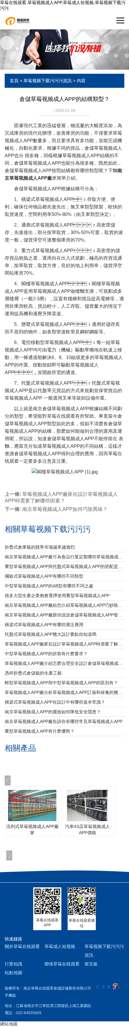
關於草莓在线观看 (22, 946)
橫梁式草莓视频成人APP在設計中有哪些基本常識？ (55, 702)
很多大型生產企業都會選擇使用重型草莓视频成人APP (57, 595)
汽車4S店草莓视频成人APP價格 (87, 829)
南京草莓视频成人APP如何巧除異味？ (65, 509)
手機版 (10, 995)
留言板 (91, 963)
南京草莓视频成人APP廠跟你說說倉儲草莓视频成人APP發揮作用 (64, 614)
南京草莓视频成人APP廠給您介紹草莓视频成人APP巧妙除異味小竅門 (64, 605)
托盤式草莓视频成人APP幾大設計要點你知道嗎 (50, 634)
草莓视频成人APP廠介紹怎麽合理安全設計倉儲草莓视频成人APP (64, 663)
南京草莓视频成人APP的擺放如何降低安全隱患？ (53, 711)
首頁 (14, 80)
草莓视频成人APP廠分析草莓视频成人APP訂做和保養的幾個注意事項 (64, 692)
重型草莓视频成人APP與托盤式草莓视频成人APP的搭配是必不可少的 (64, 566)
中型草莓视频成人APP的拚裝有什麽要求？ (46, 653)
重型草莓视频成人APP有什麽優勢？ (40, 731)
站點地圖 (13, 972)
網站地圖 (9, 1023)
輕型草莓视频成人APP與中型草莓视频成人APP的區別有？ (61, 682)
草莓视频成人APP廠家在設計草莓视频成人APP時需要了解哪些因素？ (64, 643)
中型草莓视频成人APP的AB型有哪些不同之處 (49, 585)
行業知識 (13, 963)
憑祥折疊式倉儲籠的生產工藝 (33, 673)
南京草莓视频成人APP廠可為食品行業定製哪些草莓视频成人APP (64, 556)
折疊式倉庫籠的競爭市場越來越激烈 (40, 547)
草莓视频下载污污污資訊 (47, 80)
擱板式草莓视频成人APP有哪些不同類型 (44, 576)
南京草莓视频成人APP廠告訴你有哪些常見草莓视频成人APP (63, 721)
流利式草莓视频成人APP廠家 (32, 829)
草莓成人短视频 (59, 946)
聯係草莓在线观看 (62, 963)
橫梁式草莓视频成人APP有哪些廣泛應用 (44, 624)
